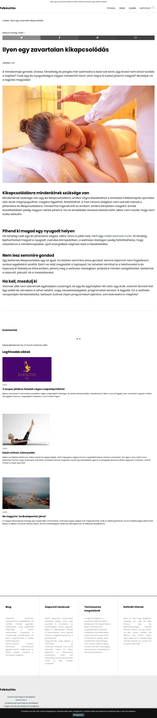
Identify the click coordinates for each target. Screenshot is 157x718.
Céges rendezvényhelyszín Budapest (21, 706)
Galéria (132, 8)
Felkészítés (8, 8)
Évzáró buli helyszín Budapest (21, 697)
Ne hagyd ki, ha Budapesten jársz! (24, 516)
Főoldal (111, 8)
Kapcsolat (145, 8)
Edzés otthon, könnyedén (18, 452)
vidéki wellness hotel (118, 236)
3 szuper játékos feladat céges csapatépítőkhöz (33, 389)
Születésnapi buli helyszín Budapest (21, 703)
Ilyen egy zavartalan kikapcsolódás (27, 20)
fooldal (5, 20)
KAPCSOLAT (21, 700)
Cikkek (122, 8)
